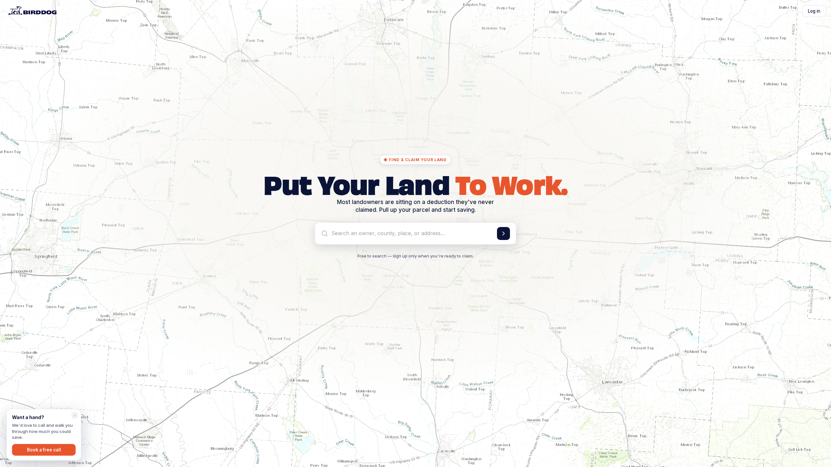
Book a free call (44, 449)
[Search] (503, 233)
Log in (814, 11)
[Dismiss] (74, 415)
